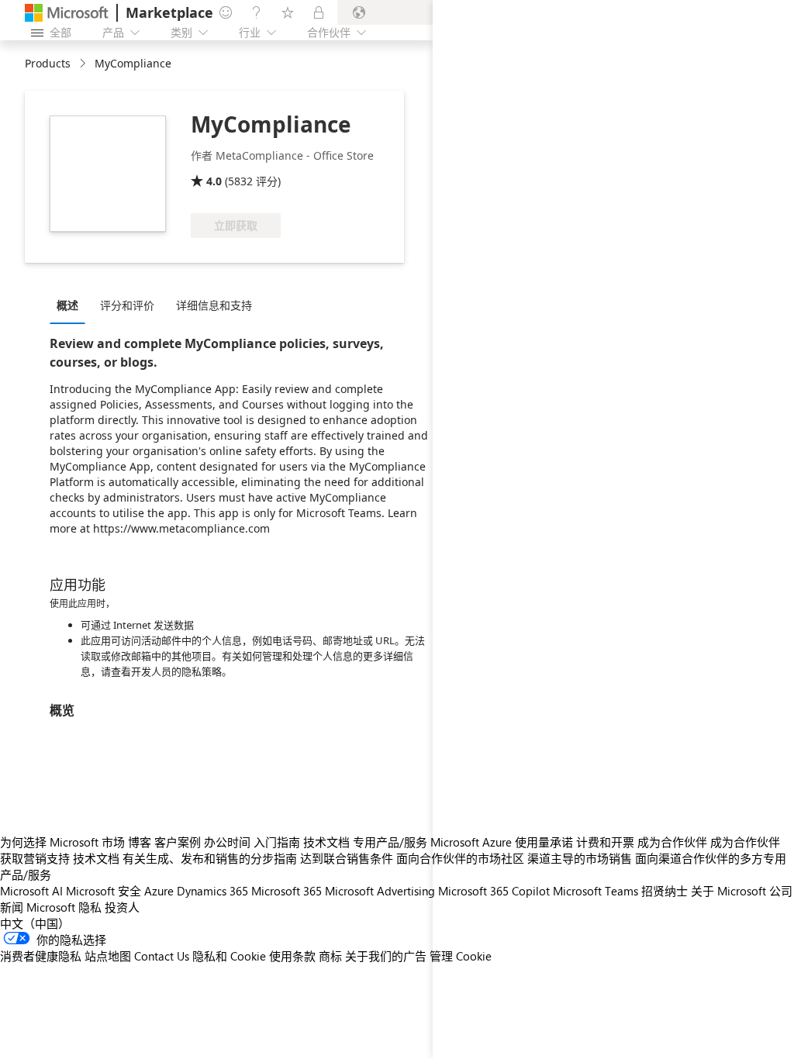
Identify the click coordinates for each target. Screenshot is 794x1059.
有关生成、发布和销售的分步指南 (210, 858)
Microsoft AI (31, 891)
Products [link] (48, 63)
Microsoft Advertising (380, 891)
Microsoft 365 (286, 891)
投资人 (122, 907)
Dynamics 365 (212, 891)
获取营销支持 (35, 858)
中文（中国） (35, 923)
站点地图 (108, 956)
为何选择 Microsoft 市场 (62, 842)
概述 (67, 305)
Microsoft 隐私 (64, 907)
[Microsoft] (67, 13)
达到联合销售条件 (346, 858)
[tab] (71, 305)
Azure (159, 891)
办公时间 (227, 842)
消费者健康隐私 (40, 956)
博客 (139, 842)
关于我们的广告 (385, 956)
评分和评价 (127, 305)
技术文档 (326, 842)
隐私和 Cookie (229, 956)
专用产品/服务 (390, 842)
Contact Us (161, 956)
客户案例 (177, 842)
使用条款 (292, 956)
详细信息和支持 (214, 305)
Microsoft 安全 (103, 891)
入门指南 (277, 842)
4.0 (214, 181)
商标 (330, 956)
